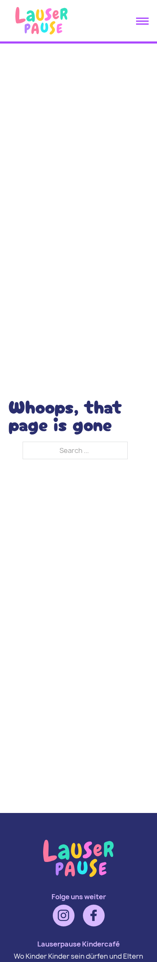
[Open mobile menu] (142, 21)
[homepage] (41, 35)
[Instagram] (64, 915)
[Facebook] (94, 915)
